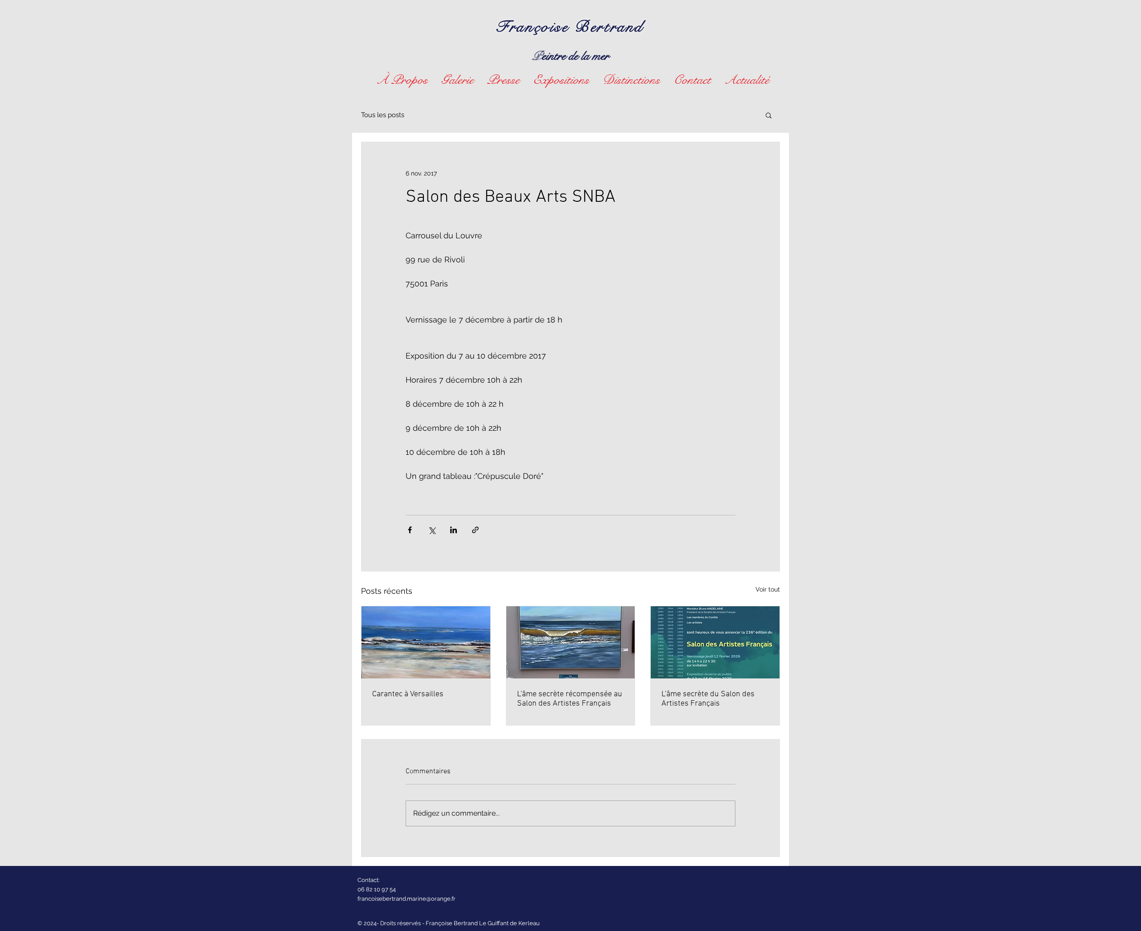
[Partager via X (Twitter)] (431, 530)
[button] (457, 79)
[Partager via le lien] (475, 530)
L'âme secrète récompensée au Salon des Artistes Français (569, 699)
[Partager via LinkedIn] (453, 530)
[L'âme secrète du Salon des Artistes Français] (715, 642)
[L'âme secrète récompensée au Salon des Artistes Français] (570, 642)
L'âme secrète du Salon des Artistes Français (708, 699)
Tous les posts (382, 115)
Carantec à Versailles (407, 694)
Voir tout (767, 589)
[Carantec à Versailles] (425, 642)
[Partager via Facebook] (410, 530)
